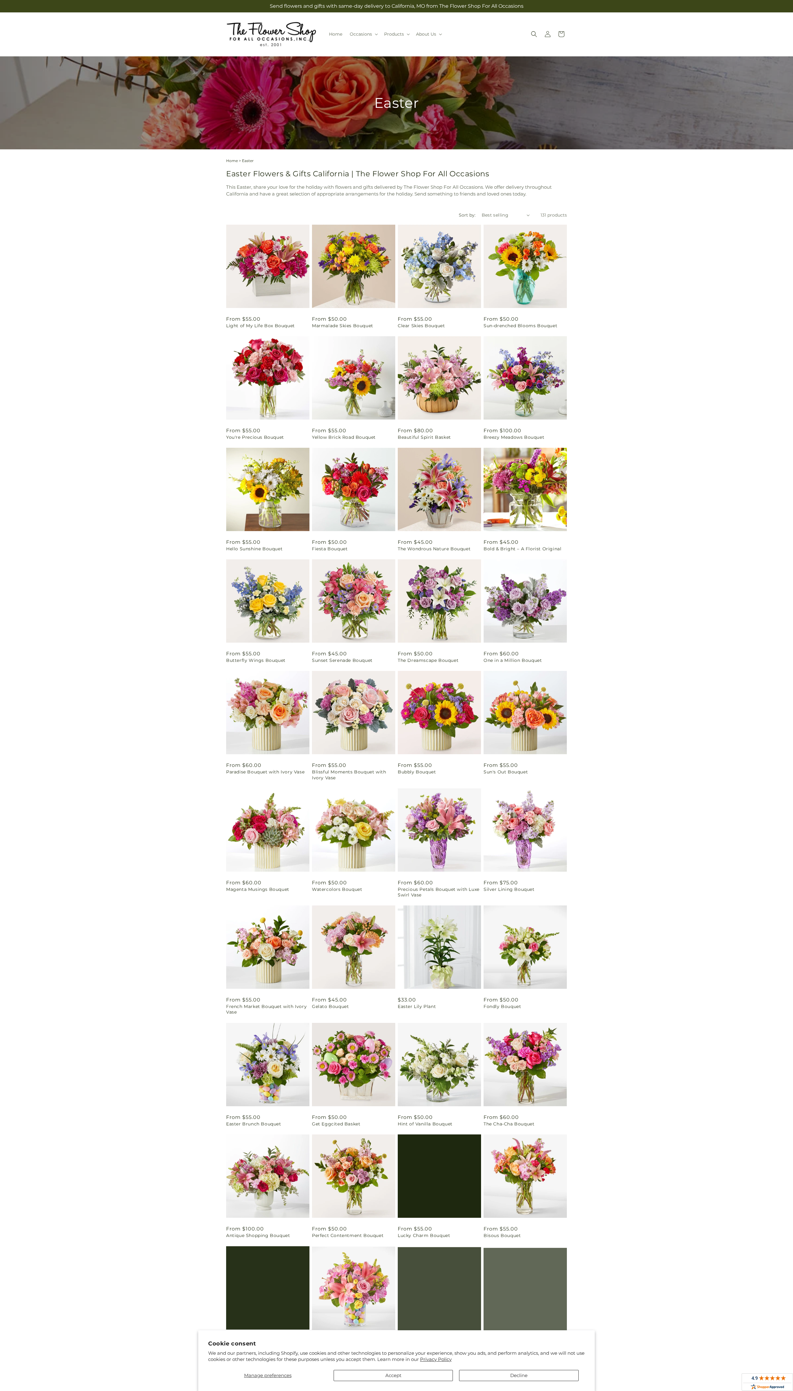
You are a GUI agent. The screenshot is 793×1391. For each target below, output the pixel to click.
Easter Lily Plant (417, 1006)
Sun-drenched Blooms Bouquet (520, 325)
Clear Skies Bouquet (421, 325)
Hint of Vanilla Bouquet (425, 1124)
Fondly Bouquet (502, 1006)
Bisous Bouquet (502, 1235)
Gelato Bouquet (330, 1006)
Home (232, 160)
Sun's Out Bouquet (506, 772)
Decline (519, 1375)
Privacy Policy (436, 1359)
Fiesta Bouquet (330, 549)
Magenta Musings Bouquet (257, 889)
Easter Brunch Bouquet (253, 1124)
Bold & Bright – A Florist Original (522, 549)
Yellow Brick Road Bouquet (344, 437)
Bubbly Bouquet (417, 772)
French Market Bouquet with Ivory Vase (266, 1009)
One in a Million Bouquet (513, 660)
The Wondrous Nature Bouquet (434, 549)
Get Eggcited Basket (336, 1124)
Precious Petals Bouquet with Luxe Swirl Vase (439, 892)
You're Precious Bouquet (255, 437)
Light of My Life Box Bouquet (260, 325)
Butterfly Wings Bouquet (256, 660)
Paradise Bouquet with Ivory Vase (265, 772)
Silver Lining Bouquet (509, 889)
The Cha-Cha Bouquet (509, 1124)
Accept (393, 1375)
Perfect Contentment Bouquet (347, 1235)
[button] (363, 34)
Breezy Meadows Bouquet (514, 437)
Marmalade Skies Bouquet (342, 325)
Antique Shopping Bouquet (258, 1235)
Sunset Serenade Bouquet (342, 660)
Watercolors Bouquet (337, 889)
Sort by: (467, 215)
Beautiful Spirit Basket (424, 437)
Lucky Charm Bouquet (424, 1235)
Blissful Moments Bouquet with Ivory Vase (349, 774)
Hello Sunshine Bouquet (254, 549)
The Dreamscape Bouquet (428, 660)
